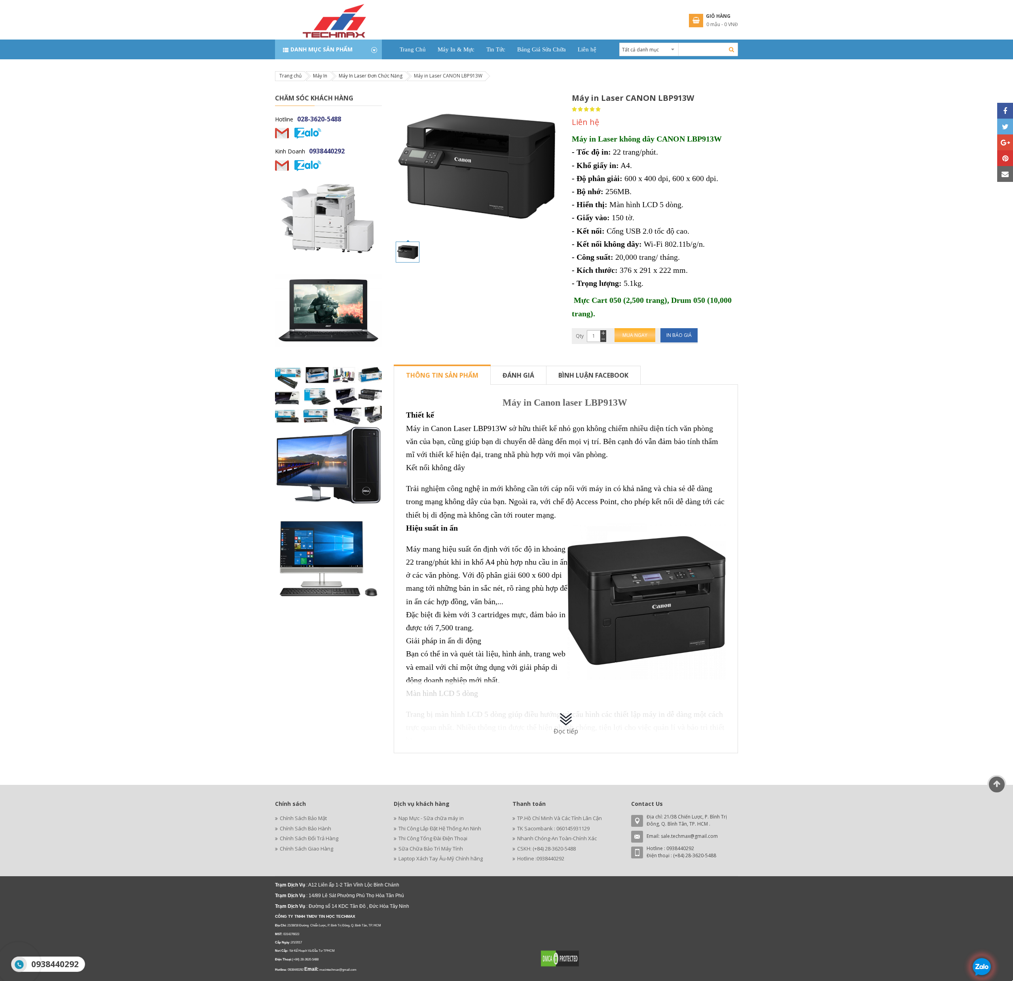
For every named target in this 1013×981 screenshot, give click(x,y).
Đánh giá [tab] (518, 375)
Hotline (284, 119)
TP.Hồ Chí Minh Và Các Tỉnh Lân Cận (559, 818)
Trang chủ (290, 75)
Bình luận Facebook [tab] (593, 375)
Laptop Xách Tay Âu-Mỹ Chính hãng (440, 858)
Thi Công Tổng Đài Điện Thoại (432, 838)
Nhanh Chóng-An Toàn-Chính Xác (557, 838)
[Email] (1005, 174)
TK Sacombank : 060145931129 (553, 828)
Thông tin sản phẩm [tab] (442, 375)
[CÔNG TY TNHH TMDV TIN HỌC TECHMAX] (334, 9)
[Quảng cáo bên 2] (328, 310)
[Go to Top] (996, 784)
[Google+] (1005, 142)
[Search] (731, 49)
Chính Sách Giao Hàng (306, 848)
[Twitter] (1005, 126)
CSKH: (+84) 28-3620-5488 (546, 848)
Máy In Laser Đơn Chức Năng (370, 75)
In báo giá (679, 335)
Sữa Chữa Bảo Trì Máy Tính (430, 848)
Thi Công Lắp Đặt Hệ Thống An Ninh (439, 828)
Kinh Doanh (290, 151)
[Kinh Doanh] (282, 165)
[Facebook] (1005, 111)
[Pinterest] (1005, 158)
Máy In (320, 75)
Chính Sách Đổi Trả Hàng (309, 838)
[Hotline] (282, 133)
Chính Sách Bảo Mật (303, 818)
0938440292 (327, 151)
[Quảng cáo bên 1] (328, 465)
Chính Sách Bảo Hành (305, 828)
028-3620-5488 (319, 119)
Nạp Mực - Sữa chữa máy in (431, 818)
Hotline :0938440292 (540, 858)
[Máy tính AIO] (328, 558)
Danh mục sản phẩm (321, 49)
